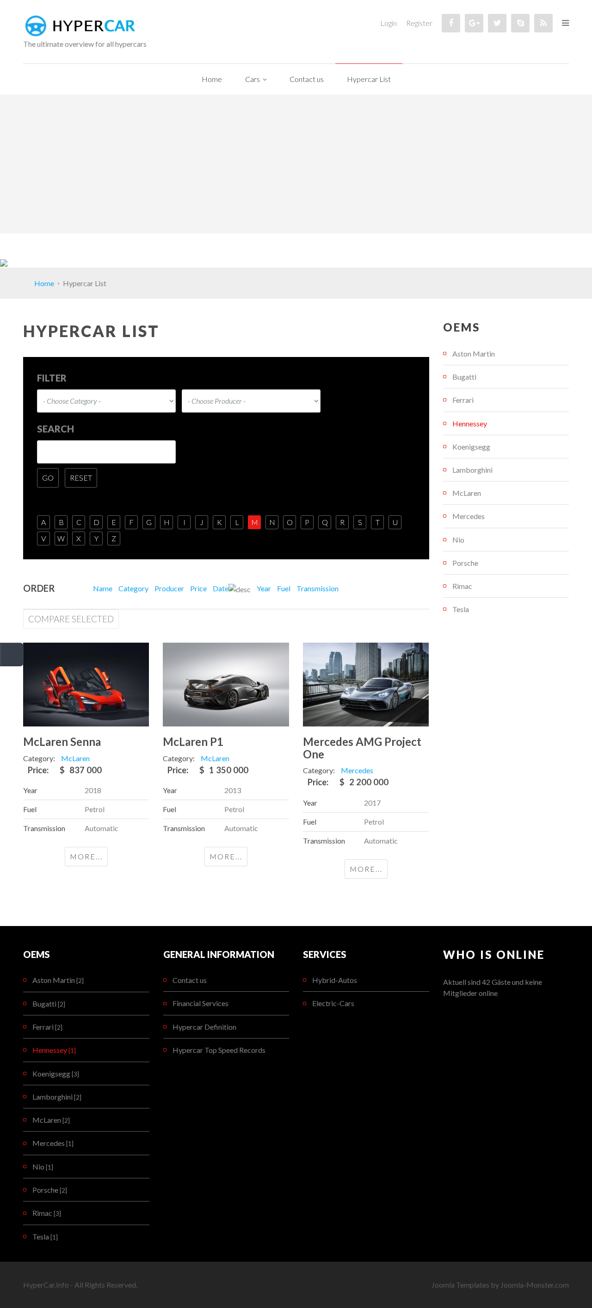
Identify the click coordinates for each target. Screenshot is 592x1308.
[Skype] (520, 23)
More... (86, 856)
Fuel (283, 588)
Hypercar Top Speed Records (219, 1049)
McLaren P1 (193, 741)
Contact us (190, 980)
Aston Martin (473, 353)
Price (198, 588)
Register (419, 23)
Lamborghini (472, 469)
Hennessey (469, 423)
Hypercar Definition (204, 1026)
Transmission (317, 588)
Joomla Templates (460, 1284)
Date (220, 588)
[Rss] (543, 23)
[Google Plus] (474, 23)
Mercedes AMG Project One (362, 747)
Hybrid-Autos (334, 980)
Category (133, 588)
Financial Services (200, 1003)
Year (264, 588)
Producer (169, 588)
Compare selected (71, 618)
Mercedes (468, 516)
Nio (458, 539)
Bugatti (464, 376)
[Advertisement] (296, 164)
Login (388, 23)
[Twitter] (497, 23)
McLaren (466, 492)
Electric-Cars (333, 1003)
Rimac (462, 586)
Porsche (465, 562)
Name (102, 588)
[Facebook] (451, 23)
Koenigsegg (471, 446)
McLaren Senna (62, 741)
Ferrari (463, 399)
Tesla (460, 609)
